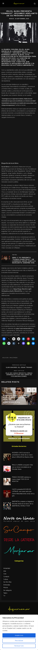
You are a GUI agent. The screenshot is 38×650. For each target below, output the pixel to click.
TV (4, 595)
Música (11, 18)
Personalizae (19, 640)
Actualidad (6, 568)
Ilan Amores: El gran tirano (19, 367)
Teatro (5, 593)
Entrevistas (6, 585)
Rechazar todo (19, 646)
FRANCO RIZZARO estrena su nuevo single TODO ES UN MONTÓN (21, 479)
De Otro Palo (7, 582)
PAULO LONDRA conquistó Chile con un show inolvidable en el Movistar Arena (22, 467)
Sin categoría (7, 590)
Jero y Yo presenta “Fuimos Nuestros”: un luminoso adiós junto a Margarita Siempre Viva (24, 260)
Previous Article (19, 365)
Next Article (19, 370)
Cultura (6, 357)
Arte (4, 571)
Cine (4, 574)
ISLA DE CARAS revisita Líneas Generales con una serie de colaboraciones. (19, 374)
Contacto (6, 576)
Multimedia (13, 357)
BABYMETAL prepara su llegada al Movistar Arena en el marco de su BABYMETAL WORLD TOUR (23, 504)
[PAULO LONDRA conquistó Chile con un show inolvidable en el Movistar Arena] (7, 470)
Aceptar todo (19, 635)
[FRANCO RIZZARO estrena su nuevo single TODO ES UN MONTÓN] (7, 482)
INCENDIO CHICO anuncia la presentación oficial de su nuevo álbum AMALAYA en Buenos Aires (22, 455)
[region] (19, 632)
